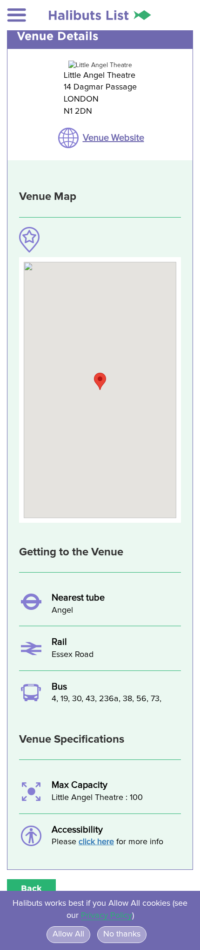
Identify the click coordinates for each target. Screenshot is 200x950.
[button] (17, 15)
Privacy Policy (106, 915)
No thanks (121, 934)
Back (31, 888)
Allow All (68, 934)
